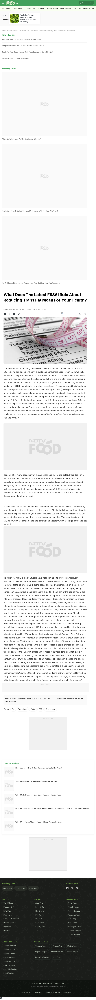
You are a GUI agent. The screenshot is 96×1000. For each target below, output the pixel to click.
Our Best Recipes (11, 763)
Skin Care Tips (9, 961)
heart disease (53, 581)
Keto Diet (7, 911)
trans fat (12, 602)
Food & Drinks (65, 8)
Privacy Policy (26, 992)
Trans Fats (22, 709)
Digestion (7, 927)
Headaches (8, 931)
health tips (31, 698)
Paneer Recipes (74, 911)
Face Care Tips (9, 965)
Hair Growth (39, 911)
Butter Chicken (57, 952)
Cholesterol (50, 709)
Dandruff (38, 919)
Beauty (37, 899)
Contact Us (67, 992)
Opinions (41, 8)
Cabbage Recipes (75, 927)
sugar (69, 407)
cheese (43, 382)
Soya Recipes (73, 919)
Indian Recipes (41, 942)
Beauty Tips (40, 927)
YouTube (12, 701)
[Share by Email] (80, 314)
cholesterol (60, 507)
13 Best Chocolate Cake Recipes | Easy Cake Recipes (36, 781)
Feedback (48, 992)
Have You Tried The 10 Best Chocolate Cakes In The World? (38, 768)
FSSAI (18, 368)
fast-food (43, 634)
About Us (38, 992)
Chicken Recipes (41, 946)
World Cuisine (52, 8)
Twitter (80, 698)
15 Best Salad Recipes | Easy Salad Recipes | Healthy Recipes (39, 795)
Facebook (59, 698)
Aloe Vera (39, 903)
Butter (36, 382)
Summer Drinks (9, 953)
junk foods (75, 616)
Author (57, 992)
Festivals (77, 8)
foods (47, 652)
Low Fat (10, 400)
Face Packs (39, 923)
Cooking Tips (20, 888)
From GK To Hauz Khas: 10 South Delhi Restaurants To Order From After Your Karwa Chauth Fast (52, 808)
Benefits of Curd (10, 957)
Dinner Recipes (73, 903)
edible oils (78, 641)
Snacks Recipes (74, 935)
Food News (18, 8)
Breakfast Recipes (42, 957)
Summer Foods (9, 949)
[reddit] (18, 314)
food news (21, 698)
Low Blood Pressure (11, 919)
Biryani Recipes (41, 952)
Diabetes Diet (9, 907)
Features (6, 8)
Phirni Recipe (9, 973)
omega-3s (74, 482)
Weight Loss (7, 888)
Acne (37, 931)
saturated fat (13, 588)
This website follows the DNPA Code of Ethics (48, 983)
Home (4, 30)
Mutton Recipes (73, 946)
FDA (40, 709)
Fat (13, 709)
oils (68, 368)
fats (10, 379)
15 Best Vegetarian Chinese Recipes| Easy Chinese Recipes (38, 822)
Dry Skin (38, 915)
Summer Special (10, 942)
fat (14, 578)
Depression (8, 915)
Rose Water (39, 907)
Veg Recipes (72, 899)
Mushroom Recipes (75, 915)
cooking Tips (30, 8)
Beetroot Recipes (74, 931)
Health (5, 899)
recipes (43, 698)
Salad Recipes (73, 907)
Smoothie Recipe (10, 969)
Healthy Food (9, 923)
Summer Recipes (10, 945)
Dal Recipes (72, 923)
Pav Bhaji (57, 957)
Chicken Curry (57, 946)
